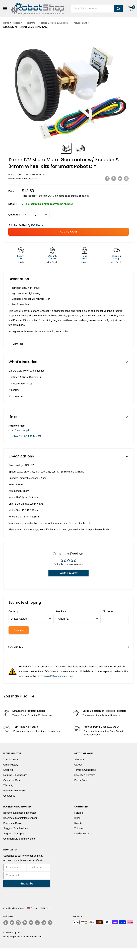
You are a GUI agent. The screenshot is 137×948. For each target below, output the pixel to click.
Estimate (19, 630)
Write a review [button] (68, 573)
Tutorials (79, 828)
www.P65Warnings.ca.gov (58, 676)
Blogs (77, 817)
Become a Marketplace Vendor (20, 817)
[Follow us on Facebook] (5, 922)
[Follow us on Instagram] (18, 922)
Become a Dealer (12, 823)
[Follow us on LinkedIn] (43, 922)
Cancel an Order (12, 780)
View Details (52, 262)
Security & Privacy (84, 775)
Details (21, 262)
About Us (79, 759)
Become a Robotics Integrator (19, 812)
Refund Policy (15, 647)
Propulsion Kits (80, 23)
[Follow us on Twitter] (12, 922)
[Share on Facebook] (107, 178)
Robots (16, 23)
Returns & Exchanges (15, 775)
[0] (131, 9)
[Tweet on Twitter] (120, 178)
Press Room (81, 780)
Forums (78, 812)
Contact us (9, 795)
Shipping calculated (65, 195)
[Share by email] (126, 178)
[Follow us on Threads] (50, 922)
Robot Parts (29, 23)
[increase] (45, 214)
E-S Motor (14, 174)
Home (6, 23)
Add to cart (68, 231)
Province (61, 611)
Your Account (10, 759)
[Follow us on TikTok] (37, 922)
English (45, 908)
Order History (10, 764)
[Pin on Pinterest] (113, 178)
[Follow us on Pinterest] (24, 922)
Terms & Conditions (85, 769)
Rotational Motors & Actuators (53, 23)
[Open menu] (5, 8)
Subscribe (26, 883)
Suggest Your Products (16, 828)
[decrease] (25, 214)
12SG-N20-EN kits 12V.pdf (26, 435)
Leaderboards (81, 833)
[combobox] (92, 8)
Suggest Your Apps (13, 833)
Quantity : (14, 214)
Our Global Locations (13, 908)
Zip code (108, 611)
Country (13, 611)
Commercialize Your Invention (19, 838)
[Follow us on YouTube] (31, 922)
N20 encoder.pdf (20, 430)
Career (78, 764)
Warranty (8, 785)
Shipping (8, 769)
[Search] (118, 8)
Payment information (14, 790)
